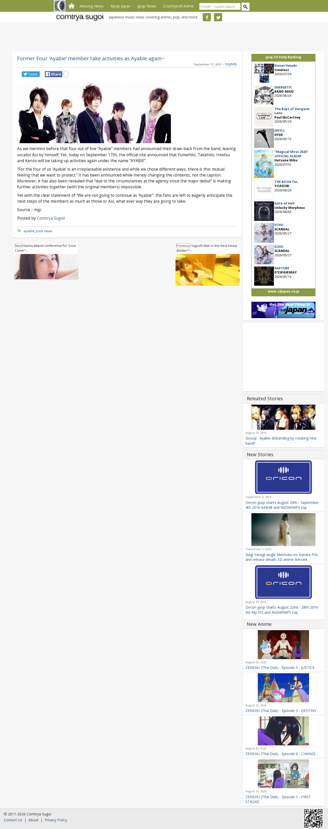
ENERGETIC (283, 87)
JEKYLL (279, 130)
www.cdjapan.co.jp (283, 291)
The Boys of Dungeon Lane (292, 111)
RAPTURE (281, 268)
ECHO (278, 225)
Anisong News (91, 5)
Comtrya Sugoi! (51, 218)
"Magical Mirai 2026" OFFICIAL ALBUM (291, 154)
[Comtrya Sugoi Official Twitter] (218, 17)
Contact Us (13, 819)
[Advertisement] (162, 35)
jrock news (44, 231)
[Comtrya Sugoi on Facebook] (207, 17)
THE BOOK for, (286, 182)
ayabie (29, 231)
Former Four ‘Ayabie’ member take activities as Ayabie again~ (91, 58)
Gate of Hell (284, 203)
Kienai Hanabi (285, 65)
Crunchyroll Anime (178, 5)
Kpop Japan (120, 5)
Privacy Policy (56, 819)
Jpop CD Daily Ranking (283, 57)
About (33, 819)
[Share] (48, 74)
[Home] (71, 5)
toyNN (231, 64)
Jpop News (147, 5)
